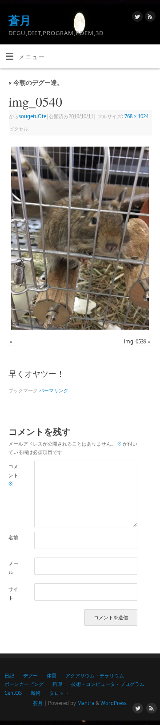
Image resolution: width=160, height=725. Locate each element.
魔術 (35, 692)
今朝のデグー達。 (35, 82)
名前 (13, 537)
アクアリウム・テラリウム (94, 675)
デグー (30, 675)
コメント (13, 475)
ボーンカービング (24, 684)
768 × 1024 (136, 116)
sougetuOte (32, 116)
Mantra (85, 703)
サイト (13, 593)
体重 (51, 675)
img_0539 (135, 341)
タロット (59, 692)
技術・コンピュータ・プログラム (107, 684)
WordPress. (114, 703)
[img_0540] (80, 238)
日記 (9, 675)
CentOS (13, 692)
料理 (57, 684)
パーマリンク (53, 390)
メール (13, 567)
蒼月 (19, 20)
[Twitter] (136, 17)
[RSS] (149, 17)
